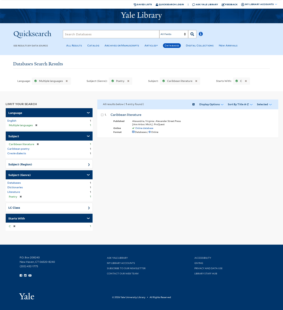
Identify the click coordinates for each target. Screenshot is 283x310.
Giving (198, 263)
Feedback (231, 4)
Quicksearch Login (171, 4)
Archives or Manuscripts (121, 45)
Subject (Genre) (19, 175)
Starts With (16, 218)
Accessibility (202, 258)
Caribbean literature (180, 81)
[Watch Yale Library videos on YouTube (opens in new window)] (29, 275)
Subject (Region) (20, 164)
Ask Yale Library (206, 4)
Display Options (209, 104)
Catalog (93, 45)
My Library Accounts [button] (259, 4)
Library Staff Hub (205, 273)
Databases (172, 45)
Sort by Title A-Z (238, 104)
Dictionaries (15, 187)
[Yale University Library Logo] (141, 15)
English (11, 120)
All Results (74, 45)
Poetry (120, 81)
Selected (262, 104)
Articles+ (151, 45)
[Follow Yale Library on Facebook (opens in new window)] (21, 275)
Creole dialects (16, 153)
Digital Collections (200, 45)
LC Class (14, 207)
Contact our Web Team (122, 273)
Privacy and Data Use (208, 268)
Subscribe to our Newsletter (126, 268)
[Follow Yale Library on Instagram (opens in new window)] (25, 275)
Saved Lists (144, 4)
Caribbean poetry (18, 148)
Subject (13, 136)
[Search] (192, 34)
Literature (13, 191)
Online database (144, 128)
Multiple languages (50, 81)
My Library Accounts (121, 263)
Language (15, 113)
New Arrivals (228, 45)
